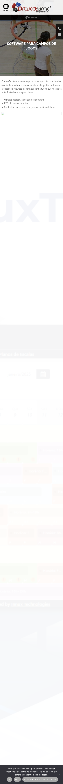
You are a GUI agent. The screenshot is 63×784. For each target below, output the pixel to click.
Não (17, 779)
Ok (9, 779)
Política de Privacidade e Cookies (40, 779)
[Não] (59, 774)
